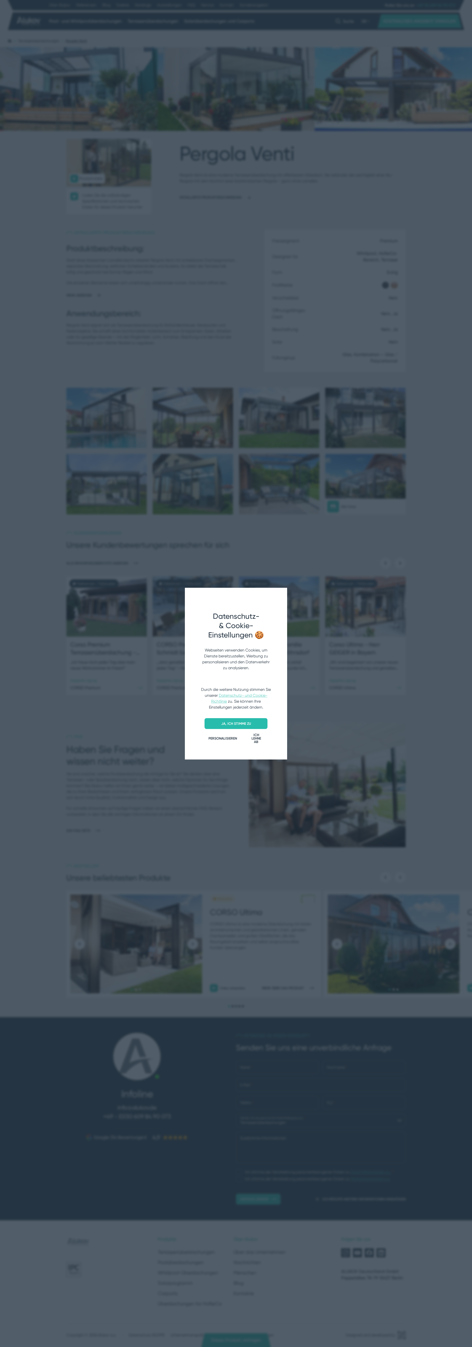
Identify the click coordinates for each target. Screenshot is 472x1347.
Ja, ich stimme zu (236, 723)
